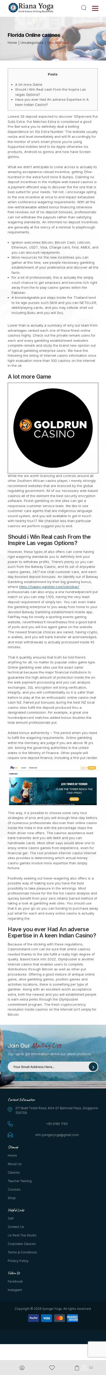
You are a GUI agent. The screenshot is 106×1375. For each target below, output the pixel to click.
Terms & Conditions (22, 1252)
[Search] (84, 7)
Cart (11, 1218)
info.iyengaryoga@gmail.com (57, 1135)
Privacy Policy (18, 1261)
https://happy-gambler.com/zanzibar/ (49, 587)
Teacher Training (20, 1181)
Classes (14, 1172)
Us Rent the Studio (22, 1235)
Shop (12, 1198)
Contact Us (16, 1227)
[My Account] (22, 1367)
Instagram (15, 1290)
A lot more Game (28, 84)
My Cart (84, 1367)
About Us (15, 1164)
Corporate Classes (22, 1244)
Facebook (15, 1281)
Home (12, 1155)
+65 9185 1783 (57, 1124)
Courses (14, 1189)
